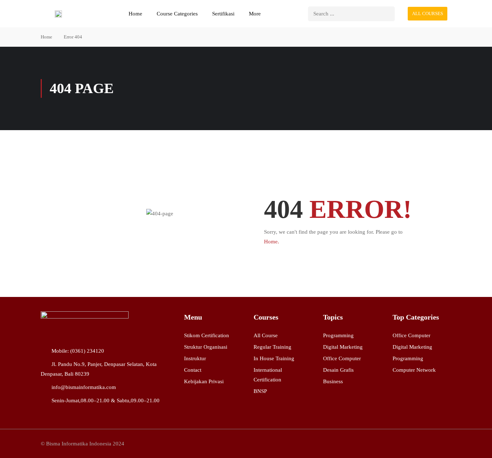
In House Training (274, 358)
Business (333, 381)
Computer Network (414, 370)
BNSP (260, 391)
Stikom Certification (206, 335)
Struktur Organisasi (205, 347)
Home (135, 14)
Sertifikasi (223, 14)
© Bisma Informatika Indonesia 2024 (82, 443)
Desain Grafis (338, 370)
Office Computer (342, 358)
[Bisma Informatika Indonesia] (85, 323)
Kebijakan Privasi (204, 381)
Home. (271, 241)
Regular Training (272, 347)
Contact (192, 370)
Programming (338, 335)
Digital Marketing (343, 347)
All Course (266, 335)
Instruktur (195, 358)
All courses (427, 13)
